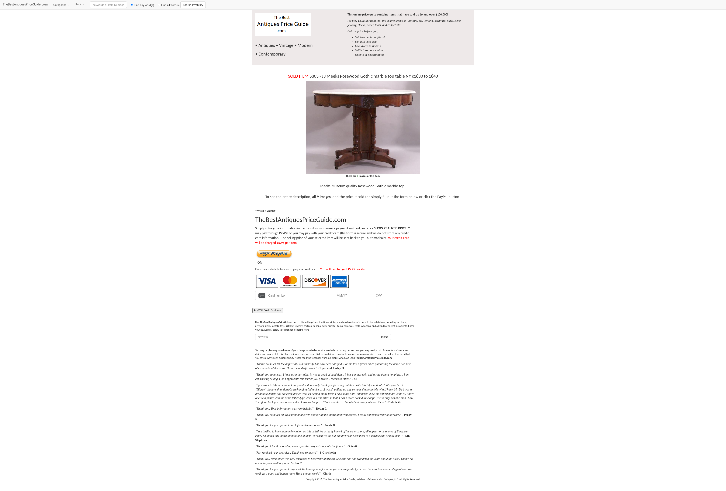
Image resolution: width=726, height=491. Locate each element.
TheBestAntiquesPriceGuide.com (25, 4)
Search (384, 337)
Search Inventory (193, 5)
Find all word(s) (170, 5)
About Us (79, 4)
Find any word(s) (143, 5)
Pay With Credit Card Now (267, 310)
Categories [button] (60, 5)
